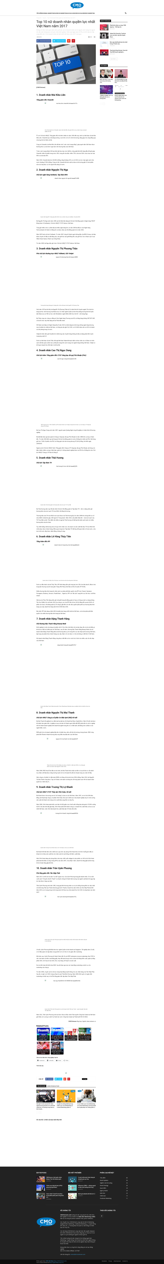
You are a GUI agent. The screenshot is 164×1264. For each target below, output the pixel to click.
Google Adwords (72, 13)
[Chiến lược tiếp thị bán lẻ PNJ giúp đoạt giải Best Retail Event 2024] (40, 1188)
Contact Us (125, 1261)
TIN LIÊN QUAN (41, 1086)
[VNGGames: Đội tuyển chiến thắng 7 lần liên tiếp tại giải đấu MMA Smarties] (40, 1180)
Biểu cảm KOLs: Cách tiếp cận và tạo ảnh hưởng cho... (106, 81)
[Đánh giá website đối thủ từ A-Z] (72, 1196)
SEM (83, 13)
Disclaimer (104, 1261)
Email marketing (49, 13)
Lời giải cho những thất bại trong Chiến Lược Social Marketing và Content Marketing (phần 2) (65, 1105)
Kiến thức (102, 1193)
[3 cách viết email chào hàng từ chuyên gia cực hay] (72, 1180)
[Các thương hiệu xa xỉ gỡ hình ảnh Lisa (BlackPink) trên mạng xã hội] (121, 73)
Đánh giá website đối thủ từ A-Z (86, 1193)
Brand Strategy (104, 1185)
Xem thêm (113, 59)
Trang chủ (38, 18)
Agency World (104, 1190)
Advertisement (117, 1261)
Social (80, 13)
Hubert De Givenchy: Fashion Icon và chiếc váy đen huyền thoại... (118, 35)
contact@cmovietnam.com (77, 1254)
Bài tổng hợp (40, 1101)
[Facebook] (101, 1216)
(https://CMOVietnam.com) (56, 1261)
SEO (43, 13)
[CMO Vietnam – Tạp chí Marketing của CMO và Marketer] (82, 6)
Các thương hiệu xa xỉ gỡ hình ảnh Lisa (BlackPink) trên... (121, 81)
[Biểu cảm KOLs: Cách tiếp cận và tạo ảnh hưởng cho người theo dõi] (106, 73)
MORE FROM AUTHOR (53, 1086)
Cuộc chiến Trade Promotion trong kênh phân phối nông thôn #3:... (55, 1195)
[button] (126, 13)
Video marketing (89, 13)
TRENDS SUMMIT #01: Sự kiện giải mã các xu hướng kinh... (106, 97)
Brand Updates (104, 1180)
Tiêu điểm (39, 13)
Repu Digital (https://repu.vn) (56, 1262)
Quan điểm (103, 1188)
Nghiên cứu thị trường (120, 77)
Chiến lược (103, 1196)
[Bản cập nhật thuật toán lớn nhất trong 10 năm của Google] (104, 44)
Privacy (110, 1261)
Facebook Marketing (60, 13)
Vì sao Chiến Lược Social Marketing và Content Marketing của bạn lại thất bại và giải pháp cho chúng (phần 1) (86, 1105)
